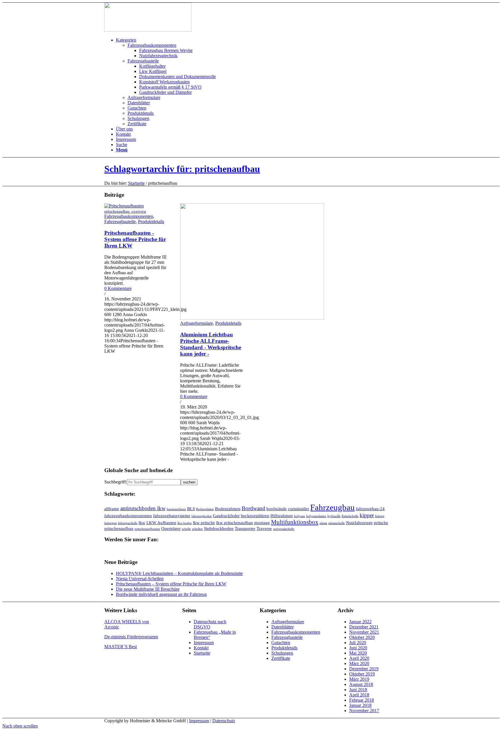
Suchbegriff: (115, 481)
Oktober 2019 (362, 673)
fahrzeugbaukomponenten (128, 515)
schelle (186, 529)
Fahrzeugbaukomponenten (128, 216)
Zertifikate (280, 658)
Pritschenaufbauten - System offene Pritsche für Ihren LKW (135, 239)
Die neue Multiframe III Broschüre (148, 589)
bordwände (276, 508)
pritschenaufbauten (147, 529)
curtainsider (298, 508)
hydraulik (333, 516)
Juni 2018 (358, 689)
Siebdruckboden (219, 528)
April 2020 (359, 658)
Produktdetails (151, 221)
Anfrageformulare (196, 323)
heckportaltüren (255, 515)
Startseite (136, 183)
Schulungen (282, 653)
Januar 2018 (360, 705)
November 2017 (364, 710)
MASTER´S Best (120, 646)
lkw (142, 522)
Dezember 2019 (364, 668)
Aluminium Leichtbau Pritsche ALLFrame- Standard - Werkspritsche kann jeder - (210, 344)
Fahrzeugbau (332, 507)
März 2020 (359, 663)
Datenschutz (223, 720)
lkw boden (185, 523)
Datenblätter (282, 626)
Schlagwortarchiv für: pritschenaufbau (182, 169)
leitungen (110, 523)
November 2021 (364, 632)
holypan (299, 516)
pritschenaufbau (118, 528)
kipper (367, 515)
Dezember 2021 (364, 626)
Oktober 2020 (362, 637)
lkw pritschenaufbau (234, 522)
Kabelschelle (350, 516)
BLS (191, 508)
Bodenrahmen (228, 508)
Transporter (245, 528)
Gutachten (280, 642)
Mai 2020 (358, 653)
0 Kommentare (118, 288)
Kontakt (201, 647)
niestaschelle (336, 523)
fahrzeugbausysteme (171, 515)
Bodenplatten (205, 509)
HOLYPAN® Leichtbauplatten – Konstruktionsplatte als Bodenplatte (179, 573)
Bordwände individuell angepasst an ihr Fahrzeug (161, 594)
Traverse (264, 528)
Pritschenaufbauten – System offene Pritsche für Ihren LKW (171, 583)
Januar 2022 (360, 621)
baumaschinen (176, 509)
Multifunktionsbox (294, 522)
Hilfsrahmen (281, 515)
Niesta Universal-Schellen (140, 578)
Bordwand (253, 508)
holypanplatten (316, 516)
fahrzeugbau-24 (370, 508)
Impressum (204, 642)
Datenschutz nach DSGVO (210, 624)
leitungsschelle (127, 523)
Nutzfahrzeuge (359, 522)
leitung (379, 516)
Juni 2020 (358, 647)
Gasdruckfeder (226, 515)
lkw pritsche (204, 522)
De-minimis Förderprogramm (131, 636)
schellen (197, 529)
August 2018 (361, 684)
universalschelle (283, 529)
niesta (323, 523)
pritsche (381, 522)
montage (262, 522)
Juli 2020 (357, 642)
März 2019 (359, 679)
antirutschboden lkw (143, 508)
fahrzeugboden (201, 516)
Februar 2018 (361, 700)
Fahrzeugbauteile (120, 221)
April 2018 (359, 694)
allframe (111, 508)
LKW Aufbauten (161, 522)
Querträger (171, 528)
